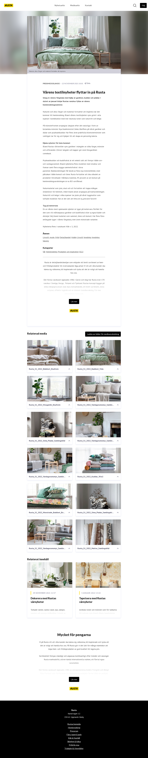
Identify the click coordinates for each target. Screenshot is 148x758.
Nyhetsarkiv (59, 5)
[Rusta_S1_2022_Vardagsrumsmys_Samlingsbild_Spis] (49, 460)
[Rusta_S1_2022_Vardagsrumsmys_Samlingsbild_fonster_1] (98, 388)
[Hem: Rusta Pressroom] (8, 5)
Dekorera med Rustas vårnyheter (43, 600)
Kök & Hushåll (74, 738)
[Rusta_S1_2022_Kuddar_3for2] (98, 460)
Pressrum (74, 731)
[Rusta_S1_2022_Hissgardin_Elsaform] (49, 388)
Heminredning (51, 251)
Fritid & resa (74, 745)
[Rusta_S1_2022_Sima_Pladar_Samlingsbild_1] (98, 496)
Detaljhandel (65, 237)
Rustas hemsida (74, 724)
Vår (44, 251)
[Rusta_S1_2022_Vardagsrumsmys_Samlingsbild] (98, 424)
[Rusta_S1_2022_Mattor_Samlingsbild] (98, 532)
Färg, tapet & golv (74, 734)
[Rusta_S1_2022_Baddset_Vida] (98, 353)
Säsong (46, 241)
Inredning (87, 237)
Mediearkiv (75, 5)
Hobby (73, 237)
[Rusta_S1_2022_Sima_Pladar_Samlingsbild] (49, 424)
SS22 (81, 251)
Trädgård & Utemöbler (74, 748)
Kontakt (88, 5)
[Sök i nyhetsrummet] (135, 5)
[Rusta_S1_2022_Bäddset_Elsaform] (49, 353)
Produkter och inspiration (68, 251)
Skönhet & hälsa (74, 741)
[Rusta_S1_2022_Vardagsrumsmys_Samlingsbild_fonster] (49, 532)
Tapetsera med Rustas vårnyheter (92, 600)
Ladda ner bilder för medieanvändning (103, 334)
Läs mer (74, 301)
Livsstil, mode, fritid (51, 237)
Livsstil (80, 237)
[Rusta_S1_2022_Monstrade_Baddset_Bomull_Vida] (49, 496)
